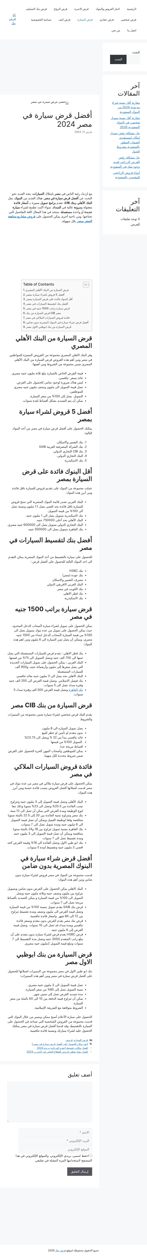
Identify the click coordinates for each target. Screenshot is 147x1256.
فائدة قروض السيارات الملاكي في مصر (48, 317)
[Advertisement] (49, 68)
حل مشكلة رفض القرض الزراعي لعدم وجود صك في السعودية (125, 162)
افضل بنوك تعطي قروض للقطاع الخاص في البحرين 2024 (57, 1051)
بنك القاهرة (76, 690)
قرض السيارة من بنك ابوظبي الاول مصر (48, 327)
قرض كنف (64, 19)
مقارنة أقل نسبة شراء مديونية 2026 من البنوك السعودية (126, 107)
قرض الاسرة (81, 9)
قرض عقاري (107, 19)
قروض (69, 1040)
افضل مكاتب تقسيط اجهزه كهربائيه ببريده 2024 (62, 1047)
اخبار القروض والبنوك (108, 9)
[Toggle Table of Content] (84, 285)
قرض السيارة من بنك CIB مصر (43, 313)
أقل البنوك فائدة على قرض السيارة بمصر (49, 299)
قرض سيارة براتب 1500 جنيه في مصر (48, 308)
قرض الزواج (60, 9)
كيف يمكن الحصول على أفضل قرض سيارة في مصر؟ (60, 1043)
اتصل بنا (131, 30)
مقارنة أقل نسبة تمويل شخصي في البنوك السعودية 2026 (125, 122)
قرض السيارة (85, 19)
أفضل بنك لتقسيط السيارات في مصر (47, 303)
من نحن (116, 30)
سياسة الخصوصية (41, 19)
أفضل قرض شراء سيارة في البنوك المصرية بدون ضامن (57, 322)
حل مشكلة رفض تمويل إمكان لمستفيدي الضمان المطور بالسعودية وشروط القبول (125, 142)
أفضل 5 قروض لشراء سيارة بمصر (45, 294)
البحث (136, 52)
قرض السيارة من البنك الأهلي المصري (47, 290)
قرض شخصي (128, 19)
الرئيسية (131, 9)
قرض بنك (60, 1250)
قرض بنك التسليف (36, 9)
